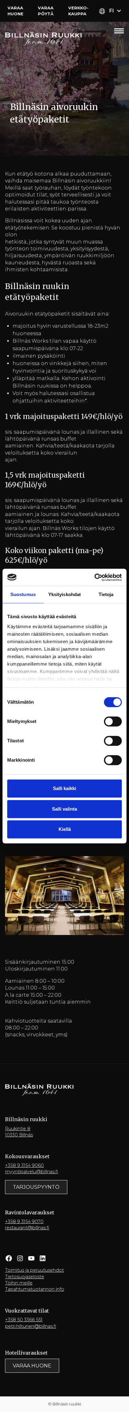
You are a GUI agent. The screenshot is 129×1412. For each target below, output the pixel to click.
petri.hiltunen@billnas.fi (30, 1326)
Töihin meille (19, 1283)
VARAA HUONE (32, 1366)
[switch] (113, 721)
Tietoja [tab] (106, 594)
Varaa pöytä (46, 11)
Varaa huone (15, 11)
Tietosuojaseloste (24, 1276)
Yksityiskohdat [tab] (64, 594)
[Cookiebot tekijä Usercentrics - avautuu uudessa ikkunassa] (94, 577)
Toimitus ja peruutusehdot (34, 1270)
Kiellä (65, 829)
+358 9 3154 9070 (24, 1221)
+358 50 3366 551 (24, 1320)
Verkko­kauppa (78, 11)
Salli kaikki (64, 788)
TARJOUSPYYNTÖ (36, 1187)
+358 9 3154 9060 (24, 1165)
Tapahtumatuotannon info (34, 1289)
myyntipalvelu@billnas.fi (31, 1171)
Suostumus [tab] (23, 594)
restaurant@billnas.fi (27, 1228)
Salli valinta (64, 809)
